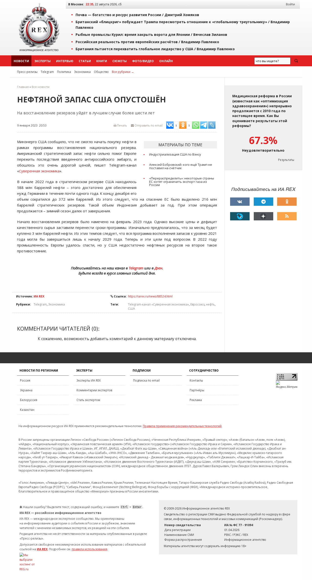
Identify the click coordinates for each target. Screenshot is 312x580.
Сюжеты (119, 61)
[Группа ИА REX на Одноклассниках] (287, 201)
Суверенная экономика (39, 170)
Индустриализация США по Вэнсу (175, 154)
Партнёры (197, 390)
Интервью (64, 61)
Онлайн (166, 61)
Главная (23, 87)
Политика (64, 72)
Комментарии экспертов (94, 390)
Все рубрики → (123, 72)
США (131, 308)
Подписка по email (146, 380)
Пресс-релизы (27, 72)
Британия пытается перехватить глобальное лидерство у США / (155, 49)
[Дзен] (263, 216)
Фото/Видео (143, 61)
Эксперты (42, 61)
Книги (101, 61)
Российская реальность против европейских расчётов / (147, 41)
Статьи (85, 61)
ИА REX (39, 296)
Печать (121, 125)
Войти (290, 4)
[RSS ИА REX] (287, 216)
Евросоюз (197, 304)
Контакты (196, 380)
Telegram (47, 72)
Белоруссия (28, 400)
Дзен (158, 267)
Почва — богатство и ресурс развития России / (137, 14)
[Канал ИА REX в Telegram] (263, 201)
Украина (26, 390)
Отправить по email (148, 125)
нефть (210, 304)
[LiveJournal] (240, 216)
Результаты (286, 160)
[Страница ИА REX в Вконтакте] (240, 201)
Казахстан (27, 410)
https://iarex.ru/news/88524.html (150, 296)
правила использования (89, 549)
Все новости (40, 87)
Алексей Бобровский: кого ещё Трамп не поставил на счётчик (180, 166)
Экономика (82, 72)
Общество (101, 72)
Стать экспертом (88, 400)
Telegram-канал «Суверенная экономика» (158, 304)
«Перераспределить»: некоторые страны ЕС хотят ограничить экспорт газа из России (181, 181)
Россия (25, 380)
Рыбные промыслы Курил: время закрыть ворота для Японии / (151, 34)
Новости (21, 61)
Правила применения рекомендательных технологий (182, 426)
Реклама (196, 400)
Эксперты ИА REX (89, 380)
